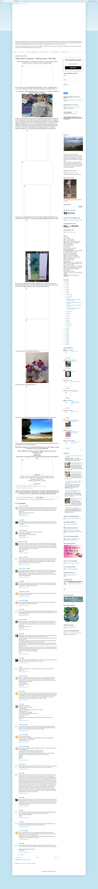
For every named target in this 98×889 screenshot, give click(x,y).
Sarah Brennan (22, 600)
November (68, 296)
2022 (66, 289)
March (67, 322)
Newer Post (18, 857)
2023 (66, 287)
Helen (20, 658)
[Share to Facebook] (41, 497)
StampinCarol (22, 675)
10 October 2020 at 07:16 (24, 826)
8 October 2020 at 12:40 (24, 730)
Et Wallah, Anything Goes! (76, 381)
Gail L (20, 704)
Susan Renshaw (22, 734)
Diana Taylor (21, 619)
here (43, 87)
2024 (66, 285)
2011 (66, 342)
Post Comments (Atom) (26, 859)
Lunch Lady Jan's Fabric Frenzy (72, 420)
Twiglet (20, 581)
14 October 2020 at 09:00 (24, 852)
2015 (66, 335)
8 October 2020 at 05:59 (24, 671)
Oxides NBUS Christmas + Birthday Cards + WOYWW (73, 309)
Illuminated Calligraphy (31, 51)
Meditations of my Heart (70, 360)
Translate (74, 113)
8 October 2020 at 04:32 (24, 615)
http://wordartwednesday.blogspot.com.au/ (39, 486)
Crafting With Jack (23, 591)
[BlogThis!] (38, 497)
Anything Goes (30, 488)
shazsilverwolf (22, 557)
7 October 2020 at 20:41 (24, 526)
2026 (66, 282)
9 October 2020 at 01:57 (24, 806)
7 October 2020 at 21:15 (24, 537)
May (67, 318)
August (67, 313)
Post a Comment (20, 854)
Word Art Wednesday (46, 499)
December (68, 294)
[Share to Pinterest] (42, 497)
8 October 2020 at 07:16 (24, 687)
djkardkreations (68, 380)
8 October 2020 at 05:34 (24, 654)
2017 (66, 331)
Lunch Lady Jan (22, 505)
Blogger (54, 871)
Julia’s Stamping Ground (42, 91)
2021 (66, 290)
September (68, 311)
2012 (66, 340)
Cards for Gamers (75, 351)
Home (15, 51)
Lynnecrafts (21, 530)
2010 (66, 344)
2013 (66, 338)
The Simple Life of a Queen (71, 390)
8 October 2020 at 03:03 (24, 596)
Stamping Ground (69, 400)
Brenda (20, 773)
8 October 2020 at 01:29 (24, 587)
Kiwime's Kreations (69, 350)
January (68, 325)
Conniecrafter (22, 724)
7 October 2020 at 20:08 (24, 515)
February (68, 324)
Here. (56, 88)
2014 (66, 337)
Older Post (56, 857)
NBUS (34, 499)
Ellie (20, 810)
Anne (20, 821)
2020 (66, 292)
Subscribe (73, 67)
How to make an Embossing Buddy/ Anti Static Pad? (77, 463)
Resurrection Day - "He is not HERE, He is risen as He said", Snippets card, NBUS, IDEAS (73, 482)
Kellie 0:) (21, 764)
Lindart (20, 797)
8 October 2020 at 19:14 (24, 760)
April (67, 320)
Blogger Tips (64, 51)
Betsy (20, 633)
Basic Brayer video (43, 51)
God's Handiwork (29, 499)
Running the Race (75, 361)
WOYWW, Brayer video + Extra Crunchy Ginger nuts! (76, 472)
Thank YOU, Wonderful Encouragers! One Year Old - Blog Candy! (73, 491)
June (67, 316)
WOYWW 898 (74, 421)
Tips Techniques (54, 51)
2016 (66, 333)
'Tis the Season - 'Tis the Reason (72, 507)
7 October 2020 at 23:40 (24, 553)
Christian (21, 51)
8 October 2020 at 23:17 (24, 793)
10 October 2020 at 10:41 (24, 839)
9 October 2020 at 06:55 (24, 817)
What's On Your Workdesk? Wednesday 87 (76, 499)
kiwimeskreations (22, 746)
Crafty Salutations (69, 410)
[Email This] (36, 497)
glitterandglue (22, 541)
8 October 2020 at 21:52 (24, 769)
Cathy (20, 520)
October (68, 297)
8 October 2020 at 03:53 (24, 605)
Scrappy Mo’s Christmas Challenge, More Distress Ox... (73, 300)
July (67, 315)
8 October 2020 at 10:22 (24, 700)
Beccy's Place (68, 370)
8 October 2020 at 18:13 (24, 742)
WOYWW (52, 499)
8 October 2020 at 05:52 (24, 662)
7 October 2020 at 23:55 (24, 564)
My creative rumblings (70, 440)
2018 (66, 329)
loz (19, 667)
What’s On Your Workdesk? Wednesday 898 (76, 402)
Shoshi (20, 843)
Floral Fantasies (68, 430)
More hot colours (75, 411)
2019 (66, 328)
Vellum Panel (74, 371)
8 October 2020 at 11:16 (24, 720)
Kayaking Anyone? (75, 391)
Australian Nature (22, 499)
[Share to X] (39, 497)
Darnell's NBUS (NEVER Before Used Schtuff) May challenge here (27, 485)
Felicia (20, 609)
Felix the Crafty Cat (23, 568)
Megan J (20, 691)
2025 (66, 283)
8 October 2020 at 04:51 (24, 629)
